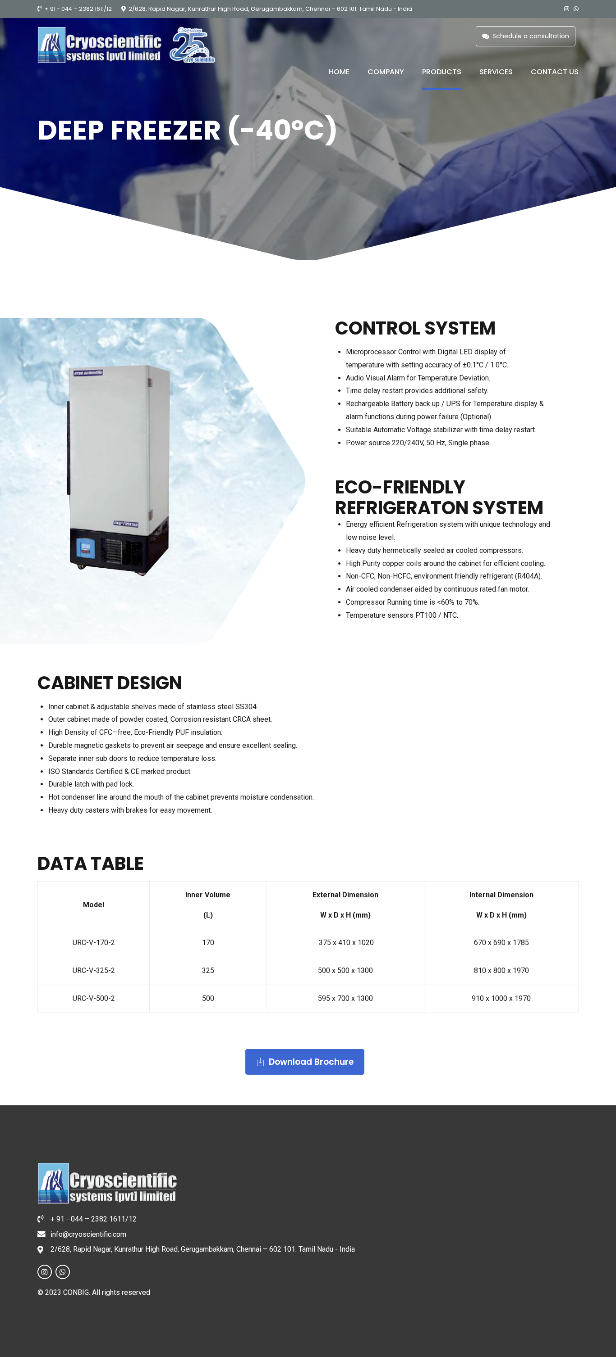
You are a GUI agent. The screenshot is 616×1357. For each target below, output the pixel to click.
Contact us (555, 72)
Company (386, 72)
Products (441, 72)
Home (339, 72)
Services (496, 72)
